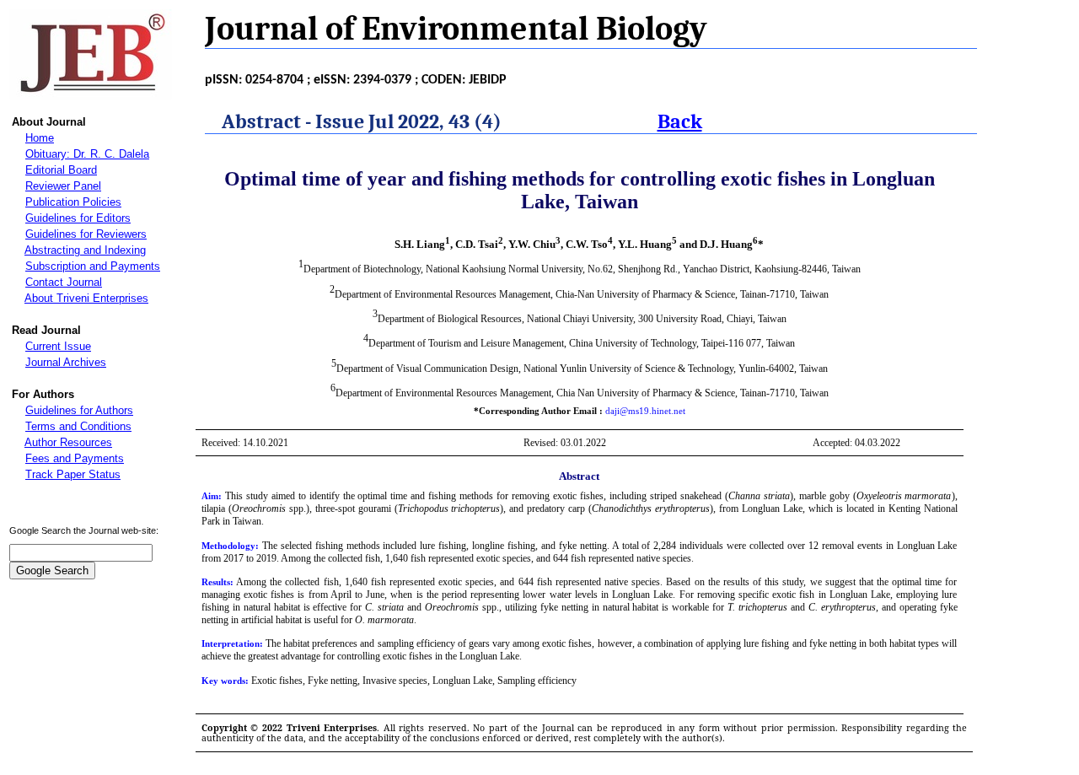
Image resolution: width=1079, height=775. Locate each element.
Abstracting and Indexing (85, 250)
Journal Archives (65, 362)
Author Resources (68, 442)
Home (39, 138)
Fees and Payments (74, 458)
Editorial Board (61, 170)
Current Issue (58, 346)
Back (680, 121)
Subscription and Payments (92, 266)
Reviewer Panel (63, 186)
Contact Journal (63, 282)
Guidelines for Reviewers (86, 234)
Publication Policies (73, 202)
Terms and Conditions (78, 426)
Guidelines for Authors (79, 410)
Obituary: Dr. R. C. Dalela (87, 154)
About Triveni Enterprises (86, 298)
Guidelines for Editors (78, 218)
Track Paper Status (73, 474)
